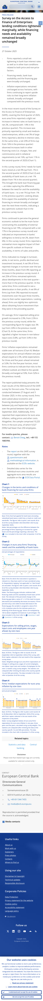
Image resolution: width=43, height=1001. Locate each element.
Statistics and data (16, 745)
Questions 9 (9, 617)
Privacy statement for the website (19, 901)
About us (8, 845)
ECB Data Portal (32, 478)
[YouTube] (24, 931)
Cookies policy (11, 904)
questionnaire (16, 458)
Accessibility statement (14, 908)
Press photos (10, 855)
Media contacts (12, 822)
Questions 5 (32, 615)
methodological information (23, 461)
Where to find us (12, 862)
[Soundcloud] (30, 931)
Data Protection (11, 897)
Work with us (10, 848)
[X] (7, 931)
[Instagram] (19, 931)
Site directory (11, 916)
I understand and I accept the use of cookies (23, 992)
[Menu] (39, 7)
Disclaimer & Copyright (14, 876)
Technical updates (12, 880)
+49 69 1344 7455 (18, 800)
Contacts (8, 859)
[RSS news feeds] (35, 931)
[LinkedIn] (13, 931)
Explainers (9, 852)
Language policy (12, 911)
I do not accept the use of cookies (23, 997)
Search (32, 6)
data (6, 534)
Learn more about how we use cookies (23, 987)
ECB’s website (28, 464)
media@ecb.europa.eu (21, 804)
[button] (38, 2)
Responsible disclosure (14, 883)
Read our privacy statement (22, 983)
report (14, 452)
